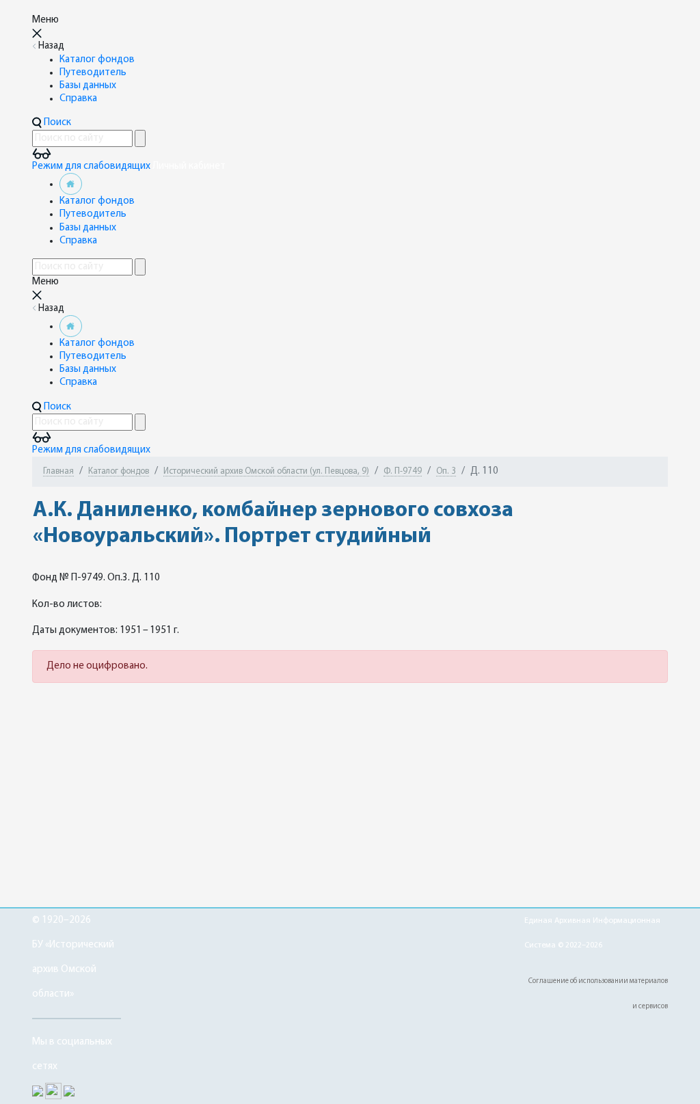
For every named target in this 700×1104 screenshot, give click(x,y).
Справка (78, 99)
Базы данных (87, 86)
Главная (58, 471)
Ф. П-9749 (402, 471)
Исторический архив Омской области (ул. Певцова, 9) (266, 471)
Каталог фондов (97, 60)
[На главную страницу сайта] (70, 184)
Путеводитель (92, 73)
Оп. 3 (446, 471)
